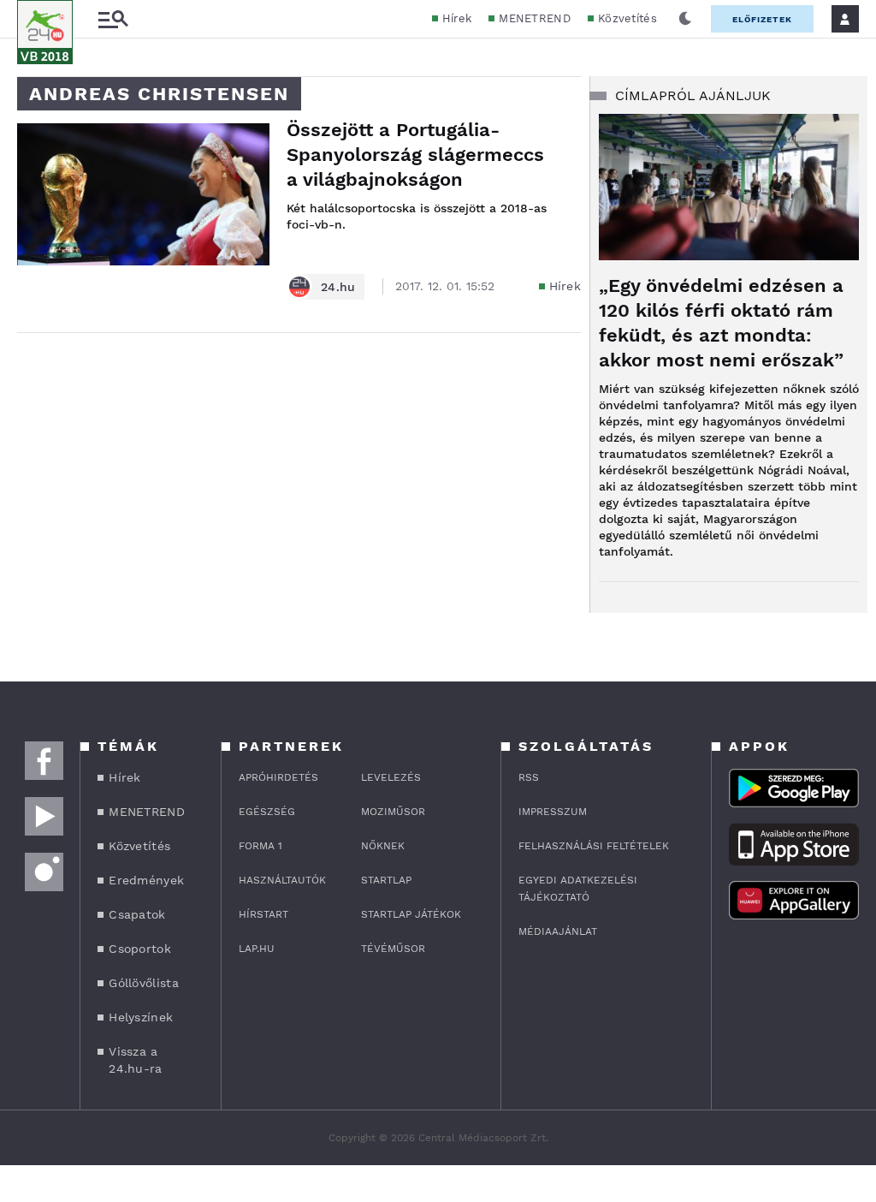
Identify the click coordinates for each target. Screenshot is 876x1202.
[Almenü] (113, 19)
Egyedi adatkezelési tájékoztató (577, 888)
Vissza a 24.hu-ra (135, 1059)
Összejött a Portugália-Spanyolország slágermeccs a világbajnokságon (415, 154)
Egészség (267, 812)
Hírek (457, 18)
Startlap (386, 880)
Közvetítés (627, 18)
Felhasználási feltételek (593, 846)
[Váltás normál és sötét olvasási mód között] (685, 19)
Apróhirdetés (278, 777)
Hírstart (263, 914)
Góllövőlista (144, 983)
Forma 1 (260, 846)
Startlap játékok (411, 914)
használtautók (282, 880)
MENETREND (535, 18)
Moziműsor (393, 812)
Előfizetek (762, 19)
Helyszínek (141, 1017)
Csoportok (140, 948)
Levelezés (391, 777)
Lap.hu (257, 949)
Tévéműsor (393, 949)
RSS (528, 777)
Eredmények (146, 880)
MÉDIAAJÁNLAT (557, 931)
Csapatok (137, 914)
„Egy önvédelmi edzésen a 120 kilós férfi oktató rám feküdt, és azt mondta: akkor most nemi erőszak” (721, 323)
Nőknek (383, 846)
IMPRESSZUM (552, 812)
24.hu (338, 287)
